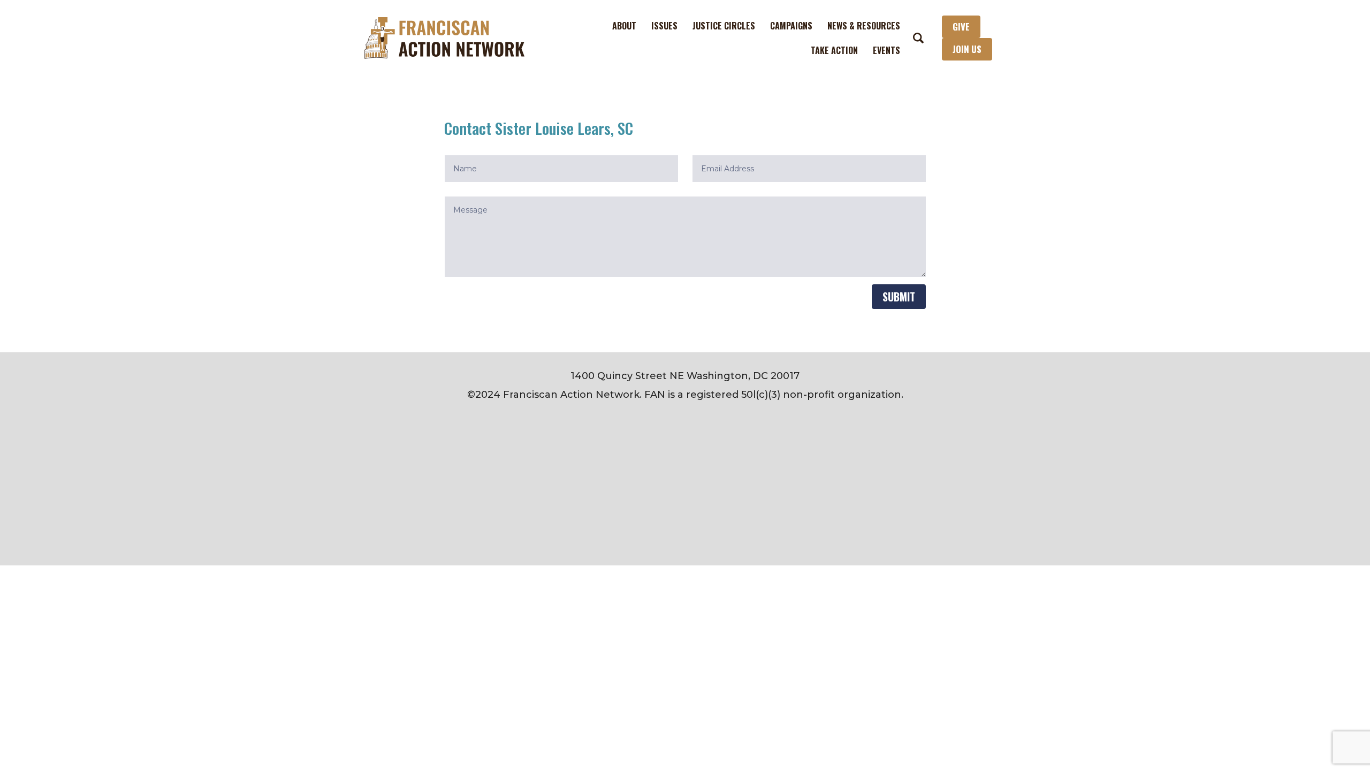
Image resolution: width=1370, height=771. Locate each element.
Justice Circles (723, 25)
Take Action (834, 50)
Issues (664, 25)
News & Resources (863, 25)
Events (886, 50)
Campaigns (791, 25)
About (624, 25)
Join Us (967, 49)
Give (961, 26)
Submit (898, 297)
